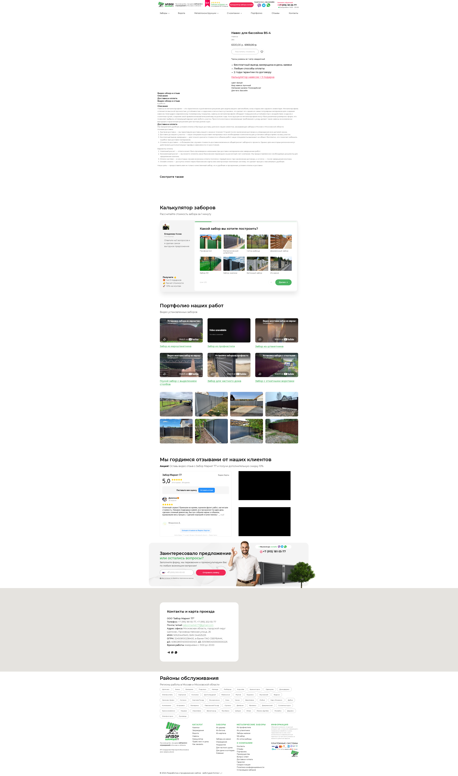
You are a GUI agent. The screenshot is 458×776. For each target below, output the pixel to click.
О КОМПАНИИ (244, 743)
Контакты (293, 13)
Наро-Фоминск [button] (276, 700)
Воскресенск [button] (214, 700)
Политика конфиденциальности (250, 767)
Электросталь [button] (167, 695)
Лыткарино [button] (194, 705)
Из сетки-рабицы (244, 739)
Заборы (164, 13)
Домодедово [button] (284, 689)
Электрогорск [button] (167, 716)
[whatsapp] (175, 652)
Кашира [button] (184, 711)
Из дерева (220, 727)
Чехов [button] (237, 700)
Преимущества (243, 754)
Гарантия (241, 762)
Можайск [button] (278, 711)
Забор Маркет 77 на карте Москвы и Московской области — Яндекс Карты (195, 535)
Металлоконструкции (205, 13)
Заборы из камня (223, 739)
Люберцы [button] (227, 689)
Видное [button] (277, 695)
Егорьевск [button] (181, 705)
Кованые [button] (220, 753)
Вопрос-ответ (243, 757)
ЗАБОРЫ (221, 724)
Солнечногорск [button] (284, 705)
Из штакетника (243, 730)
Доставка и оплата (245, 759)
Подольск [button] (202, 689)
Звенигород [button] (211, 711)
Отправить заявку (211, 572)
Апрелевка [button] (197, 711)
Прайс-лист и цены (200, 742)
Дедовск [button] (290, 711)
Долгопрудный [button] (210, 695)
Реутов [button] (238, 695)
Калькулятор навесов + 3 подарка (252, 77)
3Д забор (241, 736)
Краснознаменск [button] (168, 711)
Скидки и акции (243, 765)
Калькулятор (197, 739)
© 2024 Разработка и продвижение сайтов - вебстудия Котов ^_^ (191, 773)
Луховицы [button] (182, 716)
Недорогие (221, 745)
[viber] (172, 652)
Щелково (165, 689)
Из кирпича (221, 733)
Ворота (181, 13)
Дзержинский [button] (267, 705)
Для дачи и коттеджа (225, 750)
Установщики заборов (246, 770)
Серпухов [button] (182, 695)
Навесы (195, 736)
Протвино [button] (225, 711)
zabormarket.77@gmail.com (198, 625)
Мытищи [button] (215, 689)
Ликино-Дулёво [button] (263, 711)
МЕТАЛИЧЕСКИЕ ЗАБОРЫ (251, 724)
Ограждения (221, 742)
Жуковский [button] (263, 695)
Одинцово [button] (270, 689)
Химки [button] (177, 689)
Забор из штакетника (269, 346)
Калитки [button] (195, 727)
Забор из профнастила (221, 346)
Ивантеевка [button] (249, 700)
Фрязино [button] (252, 705)
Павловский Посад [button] (212, 705)
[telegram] (168, 652)
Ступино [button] (228, 705)
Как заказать (197, 744)
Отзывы (275, 13)
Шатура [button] (238, 711)
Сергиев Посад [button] (198, 700)
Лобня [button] (262, 700)
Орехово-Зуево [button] (168, 700)
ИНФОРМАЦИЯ (279, 724)
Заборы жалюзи (243, 733)
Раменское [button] (225, 695)
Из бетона (220, 730)
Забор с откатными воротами (274, 381)
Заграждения (198, 730)
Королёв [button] (240, 689)
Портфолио (256, 13)
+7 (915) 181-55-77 (274, 551)
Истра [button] (249, 711)
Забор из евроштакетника (175, 346)
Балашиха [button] (189, 689)
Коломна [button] (195, 695)
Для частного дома (224, 748)
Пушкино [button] (250, 695)
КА (193, 724)
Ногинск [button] (183, 700)
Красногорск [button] (255, 689)
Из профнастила (244, 727)
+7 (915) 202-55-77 (206, 622)
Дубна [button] (290, 700)
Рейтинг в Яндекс (218, 4)
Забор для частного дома (224, 381)
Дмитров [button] (240, 705)
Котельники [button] (166, 705)
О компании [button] (233, 13)
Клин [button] (227, 700)
